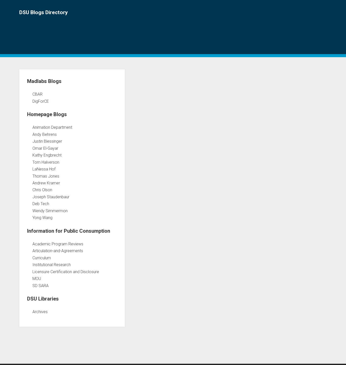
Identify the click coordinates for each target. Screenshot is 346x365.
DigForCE (40, 101)
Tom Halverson (45, 162)
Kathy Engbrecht (47, 155)
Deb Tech (40, 203)
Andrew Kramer (46, 183)
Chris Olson (42, 189)
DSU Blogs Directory (43, 12)
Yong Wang (42, 217)
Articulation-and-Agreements (57, 250)
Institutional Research (51, 264)
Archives (40, 311)
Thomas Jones (45, 176)
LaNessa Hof (43, 169)
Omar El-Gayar (45, 148)
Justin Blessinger (47, 141)
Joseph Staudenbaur (50, 197)
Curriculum (41, 257)
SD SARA (40, 285)
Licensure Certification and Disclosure (65, 271)
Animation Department (52, 127)
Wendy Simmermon (50, 210)
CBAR (37, 94)
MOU (36, 278)
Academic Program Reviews (57, 244)
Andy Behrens (44, 134)
